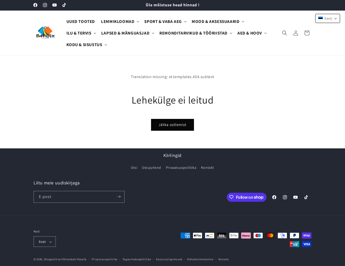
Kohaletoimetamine (200, 259)
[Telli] (118, 197)
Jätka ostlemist (172, 124)
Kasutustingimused (169, 259)
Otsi (134, 167)
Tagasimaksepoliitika (136, 259)
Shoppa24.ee (52, 259)
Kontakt (207, 167)
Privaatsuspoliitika (181, 167)
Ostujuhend (151, 167)
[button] (119, 21)
